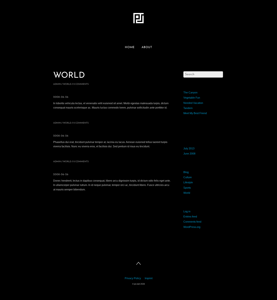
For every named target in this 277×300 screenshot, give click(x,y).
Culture (187, 177)
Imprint (148, 278)
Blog (186, 172)
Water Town (77, 91)
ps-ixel (137, 284)
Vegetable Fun (191, 97)
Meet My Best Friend (195, 113)
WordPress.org (191, 227)
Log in (186, 211)
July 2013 (188, 148)
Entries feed (190, 216)
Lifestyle (188, 182)
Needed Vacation (193, 103)
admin (57, 84)
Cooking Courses (87, 168)
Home (129, 47)
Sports (187, 187)
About (147, 47)
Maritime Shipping (88, 129)
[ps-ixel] (138, 24)
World (67, 84)
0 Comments (81, 84)
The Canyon (190, 92)
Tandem (188, 108)
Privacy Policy (133, 278)
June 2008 (189, 153)
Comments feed (192, 221)
